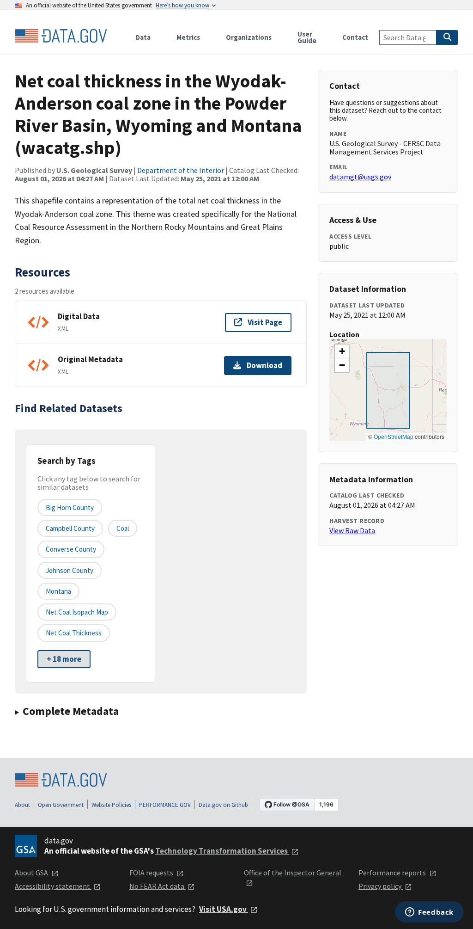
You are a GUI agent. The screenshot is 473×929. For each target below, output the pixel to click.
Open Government (61, 805)
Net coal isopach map (77, 612)
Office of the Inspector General (292, 872)
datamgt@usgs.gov (360, 176)
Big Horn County (70, 507)
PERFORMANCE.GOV (165, 805)
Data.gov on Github (223, 805)
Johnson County (69, 570)
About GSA (32, 872)
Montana (58, 591)
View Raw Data (352, 530)
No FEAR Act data (157, 886)
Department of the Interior (180, 170)
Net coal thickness (74, 632)
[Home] (61, 36)
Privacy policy (380, 886)
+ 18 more (64, 659)
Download (264, 365)
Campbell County (70, 528)
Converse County (71, 549)
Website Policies (111, 805)
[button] (342, 351)
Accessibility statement (53, 886)
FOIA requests (152, 872)
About (22, 805)
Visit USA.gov (223, 909)
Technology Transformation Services (222, 851)
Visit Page (265, 322)
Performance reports (392, 872)
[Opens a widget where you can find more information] (429, 912)
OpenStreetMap (393, 436)
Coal (122, 528)
